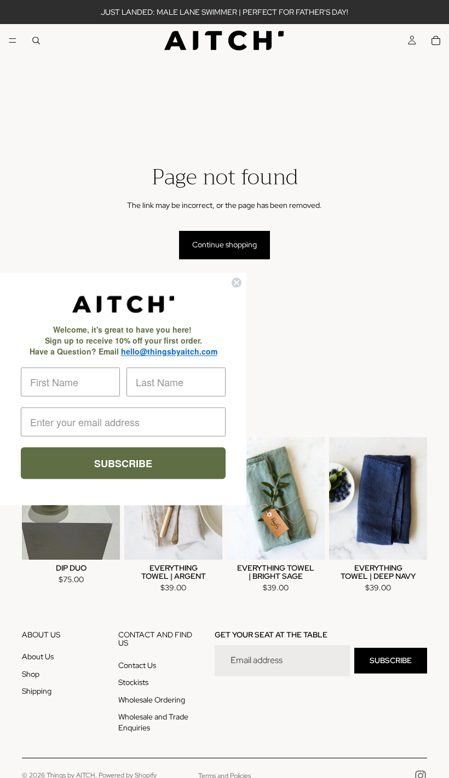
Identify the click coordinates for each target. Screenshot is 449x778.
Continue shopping (224, 244)
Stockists (133, 682)
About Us (38, 656)
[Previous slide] (341, 498)
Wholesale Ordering (151, 699)
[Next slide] (313, 498)
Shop (30, 673)
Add (214, 542)
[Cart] (436, 40)
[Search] (36, 40)
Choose (112, 542)
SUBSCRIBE (391, 660)
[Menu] (12, 40)
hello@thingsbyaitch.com (169, 350)
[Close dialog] (236, 282)
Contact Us (137, 665)
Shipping (36, 691)
